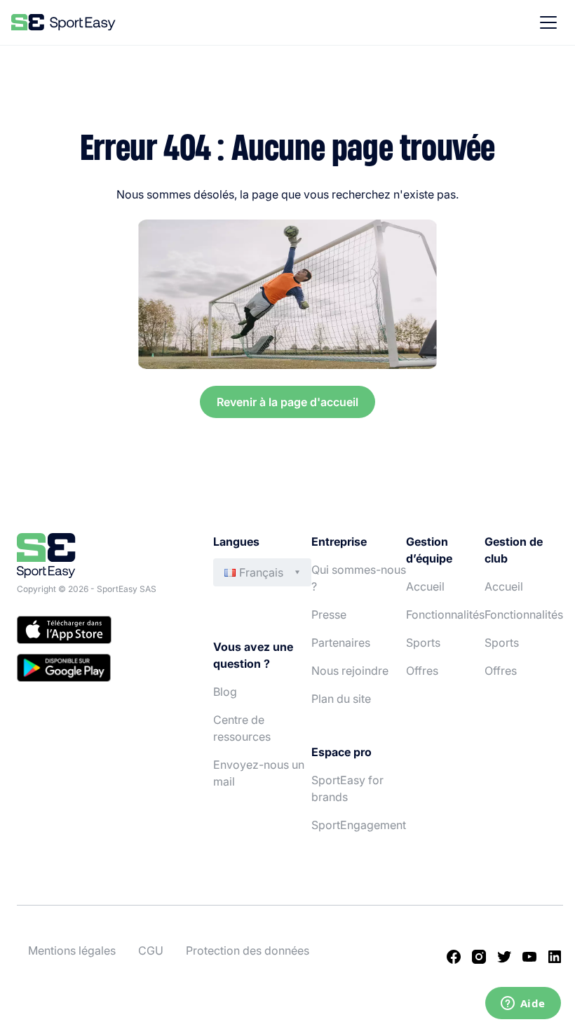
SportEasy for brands (347, 788)
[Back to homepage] (63, 22)
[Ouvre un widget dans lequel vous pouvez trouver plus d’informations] (523, 1004)
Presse (328, 614)
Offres (422, 671)
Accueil (425, 586)
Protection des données (247, 950)
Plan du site (341, 699)
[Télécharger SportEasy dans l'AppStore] (101, 632)
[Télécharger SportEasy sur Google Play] (101, 670)
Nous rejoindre (349, 671)
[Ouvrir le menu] (548, 22)
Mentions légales (72, 950)
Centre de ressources (242, 728)
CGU (150, 950)
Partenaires (340, 642)
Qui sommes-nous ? (358, 578)
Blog (225, 692)
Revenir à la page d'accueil (287, 402)
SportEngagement (358, 825)
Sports (423, 642)
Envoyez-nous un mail (258, 773)
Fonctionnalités (445, 614)
